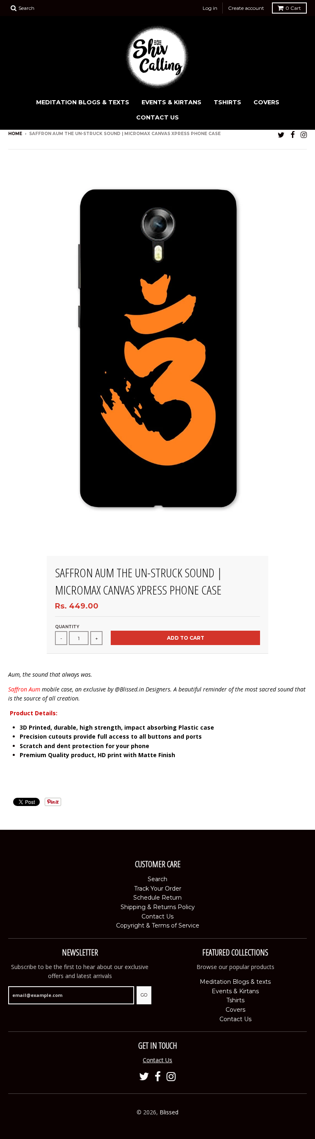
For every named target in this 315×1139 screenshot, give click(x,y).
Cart (293, 8)
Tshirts (227, 102)
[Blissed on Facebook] (292, 134)
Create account (246, 8)
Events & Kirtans (171, 102)
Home (15, 133)
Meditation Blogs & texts (82, 102)
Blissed (169, 1112)
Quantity (67, 626)
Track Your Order (157, 888)
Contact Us (157, 117)
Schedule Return (157, 897)
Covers (266, 102)
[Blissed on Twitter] (281, 134)
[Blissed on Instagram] (304, 134)
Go (144, 995)
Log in (210, 8)
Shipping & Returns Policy (158, 907)
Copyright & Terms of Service (157, 925)
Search (157, 879)
